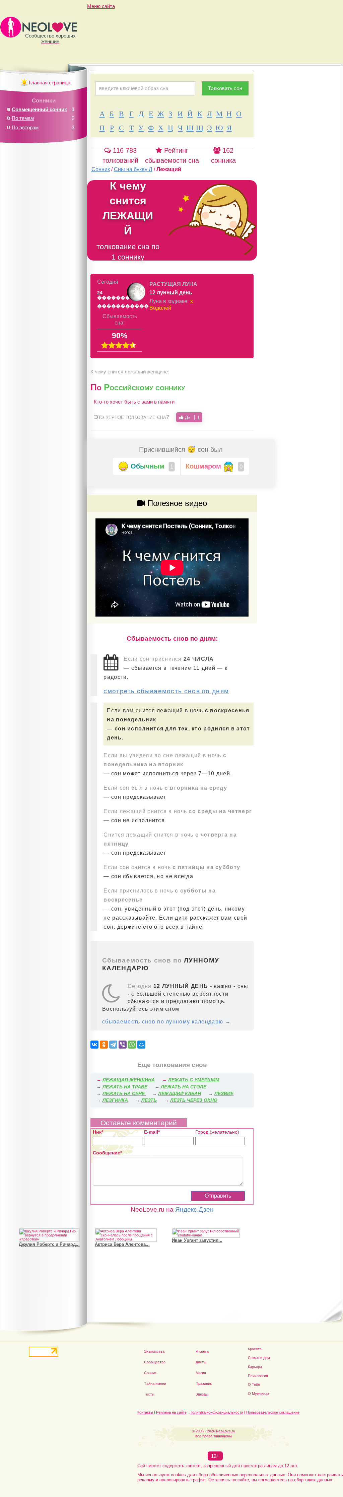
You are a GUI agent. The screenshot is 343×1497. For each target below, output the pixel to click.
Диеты (201, 1362)
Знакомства (154, 1351)
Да (192, 417)
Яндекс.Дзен (194, 1209)
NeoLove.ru (225, 1431)
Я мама (202, 1351)
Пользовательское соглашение (272, 1412)
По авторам (25, 127)
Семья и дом (259, 1358)
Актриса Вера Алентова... (122, 1244)
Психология (258, 1376)
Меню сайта (101, 6)
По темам (23, 118)
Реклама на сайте (171, 1412)
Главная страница (49, 82)
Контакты (145, 1412)
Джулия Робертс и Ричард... (49, 1244)
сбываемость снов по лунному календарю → (166, 1021)
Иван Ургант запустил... (197, 1240)
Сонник (150, 1373)
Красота (255, 1349)
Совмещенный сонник (39, 109)
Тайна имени (155, 1383)
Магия (201, 1373)
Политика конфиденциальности (216, 1412)
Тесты (149, 1394)
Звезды (202, 1394)
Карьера (255, 1367)
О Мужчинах (258, 1394)
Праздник (204, 1383)
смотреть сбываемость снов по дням (166, 691)
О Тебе (254, 1384)
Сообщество (154, 1362)
